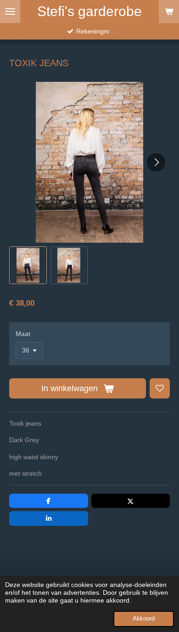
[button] (28, 265)
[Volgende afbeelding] (156, 162)
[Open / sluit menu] (10, 11)
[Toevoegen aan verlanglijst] (160, 388)
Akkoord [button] (144, 618)
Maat (23, 333)
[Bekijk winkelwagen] (169, 11)
